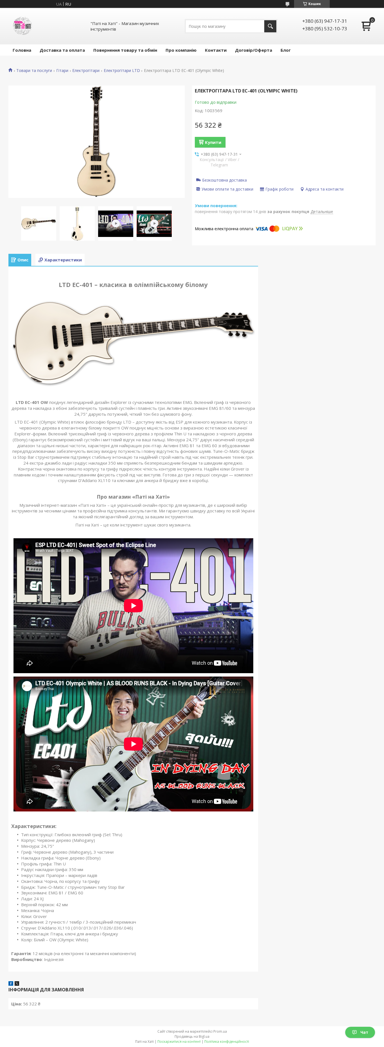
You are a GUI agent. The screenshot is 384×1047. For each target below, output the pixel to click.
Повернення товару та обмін (125, 50)
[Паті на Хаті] (22, 26)
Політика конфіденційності (226, 1041)
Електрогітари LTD (122, 70)
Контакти (216, 50)
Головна (22, 50)
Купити (213, 142)
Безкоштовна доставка (224, 179)
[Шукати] (270, 26)
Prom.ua (220, 1031)
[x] (17, 984)
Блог (286, 50)
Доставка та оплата (62, 50)
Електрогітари (86, 70)
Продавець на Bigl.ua (192, 1036)
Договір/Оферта (253, 50)
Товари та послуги (34, 70)
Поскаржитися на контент (179, 1041)
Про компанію (181, 50)
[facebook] (10, 984)
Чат (364, 1032)
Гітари (62, 70)
